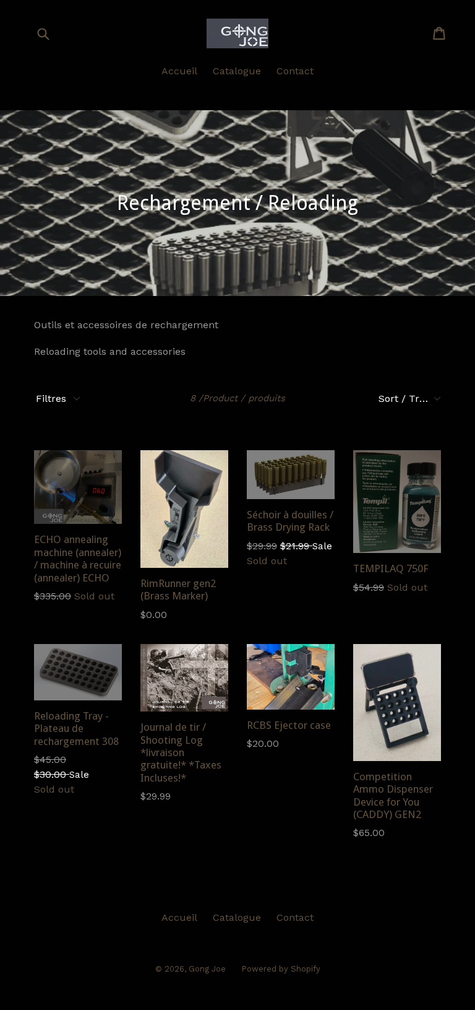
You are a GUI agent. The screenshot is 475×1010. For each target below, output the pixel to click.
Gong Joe (207, 968)
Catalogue (237, 71)
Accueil (179, 71)
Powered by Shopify (280, 968)
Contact (295, 71)
